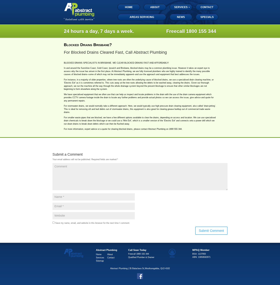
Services (181, 7)
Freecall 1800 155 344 (191, 31)
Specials (207, 17)
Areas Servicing (142, 17)
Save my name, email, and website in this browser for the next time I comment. (92, 223)
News (181, 17)
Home (129, 7)
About (155, 7)
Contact (207, 7)
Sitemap (100, 261)
